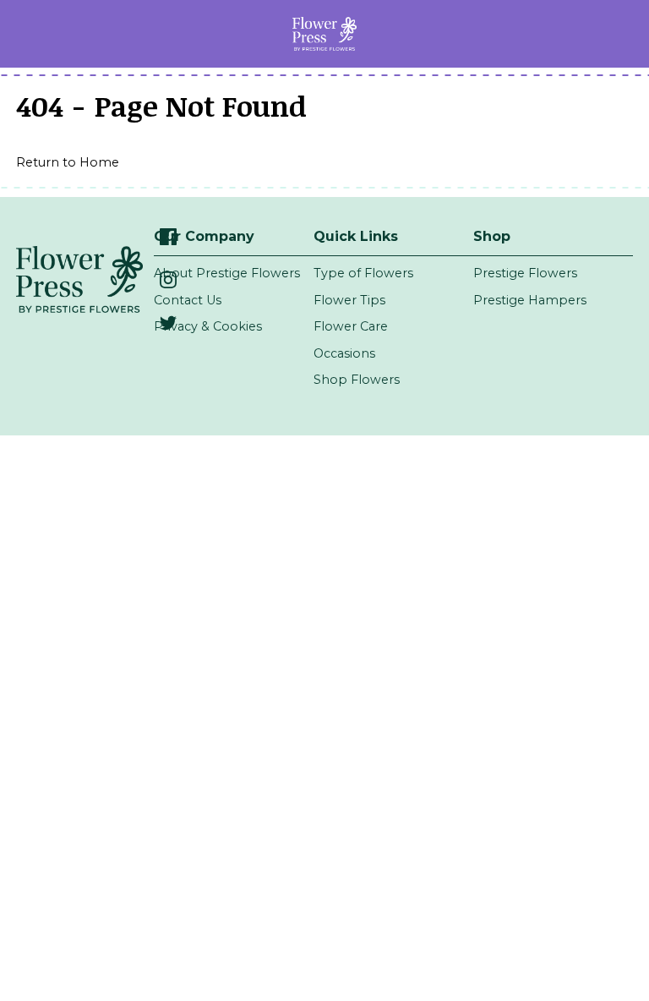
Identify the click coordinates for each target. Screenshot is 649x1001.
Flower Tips (349, 300)
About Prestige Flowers (227, 273)
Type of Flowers (363, 273)
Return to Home (67, 162)
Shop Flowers (357, 379)
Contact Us (187, 300)
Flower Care (351, 326)
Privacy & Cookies (208, 326)
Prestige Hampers (529, 300)
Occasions (344, 353)
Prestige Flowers (525, 273)
